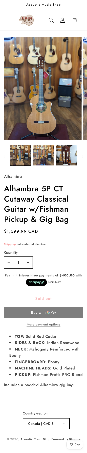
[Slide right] (82, 156)
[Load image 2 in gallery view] (43, 155)
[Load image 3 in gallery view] (66, 155)
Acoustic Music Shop (35, 439)
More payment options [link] (43, 324)
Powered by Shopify (65, 439)
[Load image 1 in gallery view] (20, 155)
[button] (10, 20)
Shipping (10, 244)
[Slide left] (4, 156)
